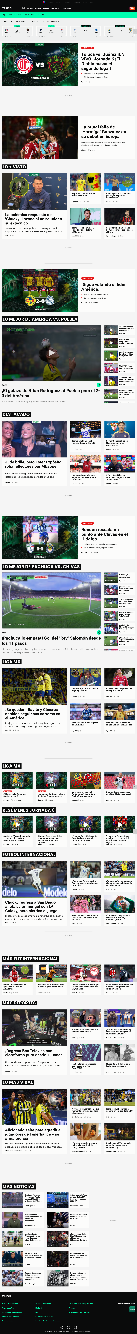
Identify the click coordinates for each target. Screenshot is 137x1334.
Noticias (59, 2)
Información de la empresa (12, 1312)
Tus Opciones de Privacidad (79, 1312)
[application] (51, 353)
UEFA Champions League (14, 1150)
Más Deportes (111, 1038)
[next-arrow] (135, 31)
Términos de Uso (8, 1308)
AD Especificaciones (43, 1304)
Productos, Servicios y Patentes (81, 1304)
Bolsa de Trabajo (8, 1321)
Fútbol (108, 202)
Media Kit (38, 1308)
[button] (51, 353)
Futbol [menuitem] (46, 8)
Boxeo (7, 1071)
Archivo (72, 1308)
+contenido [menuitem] (66, 8)
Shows (50, 2)
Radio (85, 2)
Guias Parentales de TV (44, 1316)
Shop (91, 2)
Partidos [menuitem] (29, 8)
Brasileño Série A (78, 1117)
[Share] (99, 385)
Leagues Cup (111, 1151)
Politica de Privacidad (10, 1304)
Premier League (78, 1151)
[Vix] (132, 8)
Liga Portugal (77, 202)
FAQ (36, 1312)
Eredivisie (7, 993)
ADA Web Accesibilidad (10, 1316)
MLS (6, 235)
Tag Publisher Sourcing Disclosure (48, 1321)
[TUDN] (7, 8)
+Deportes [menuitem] (55, 8)
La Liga (7, 482)
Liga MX (75, 236)
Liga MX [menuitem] (38, 8)
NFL (73, 449)
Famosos (67, 2)
